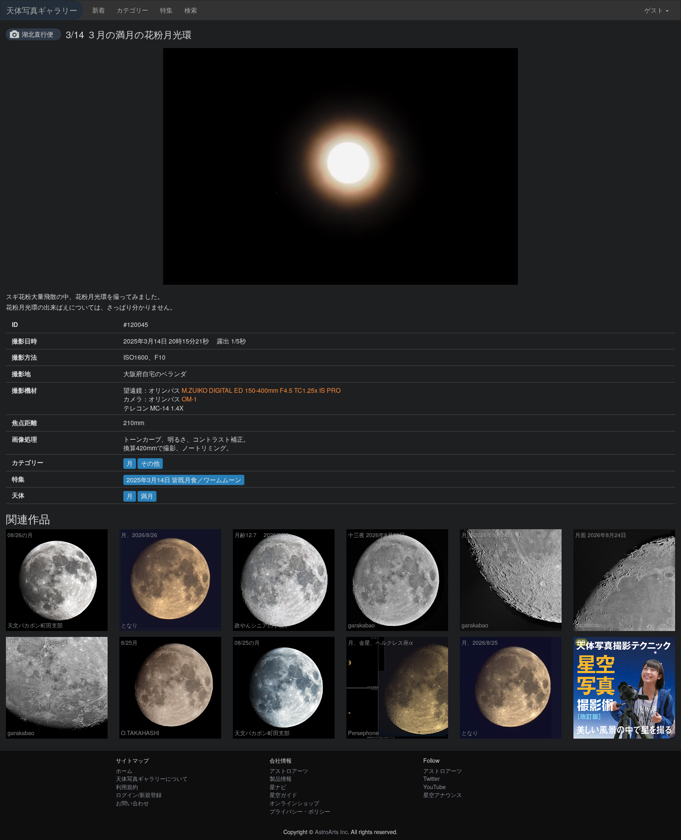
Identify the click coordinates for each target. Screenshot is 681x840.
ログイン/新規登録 (139, 794)
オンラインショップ (294, 803)
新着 (98, 10)
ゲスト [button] (654, 10)
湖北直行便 (37, 34)
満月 (147, 495)
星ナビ (278, 786)
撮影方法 (24, 357)
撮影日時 (24, 341)
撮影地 (21, 374)
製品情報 (281, 778)
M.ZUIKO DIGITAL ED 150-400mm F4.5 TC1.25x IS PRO (261, 390)
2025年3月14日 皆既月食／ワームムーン (184, 479)
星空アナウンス (442, 794)
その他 (150, 463)
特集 (166, 10)
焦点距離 (24, 422)
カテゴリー (132, 10)
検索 (190, 10)
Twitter (431, 778)
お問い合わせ (132, 803)
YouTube (434, 786)
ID (15, 324)
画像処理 (24, 439)
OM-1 (189, 398)
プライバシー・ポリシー (300, 811)
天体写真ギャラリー (41, 10)
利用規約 (127, 786)
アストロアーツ (289, 770)
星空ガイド (283, 794)
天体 (18, 495)
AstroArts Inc (331, 831)
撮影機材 (24, 390)
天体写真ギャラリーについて (152, 778)
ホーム (124, 770)
